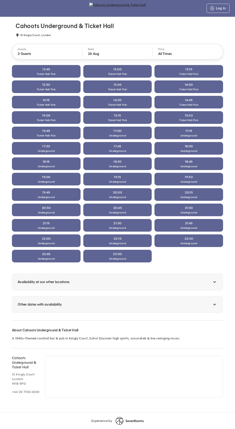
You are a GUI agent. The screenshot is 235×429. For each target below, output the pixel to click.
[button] (47, 51)
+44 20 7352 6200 (25, 392)
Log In (221, 8)
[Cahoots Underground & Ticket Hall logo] (117, 8)
